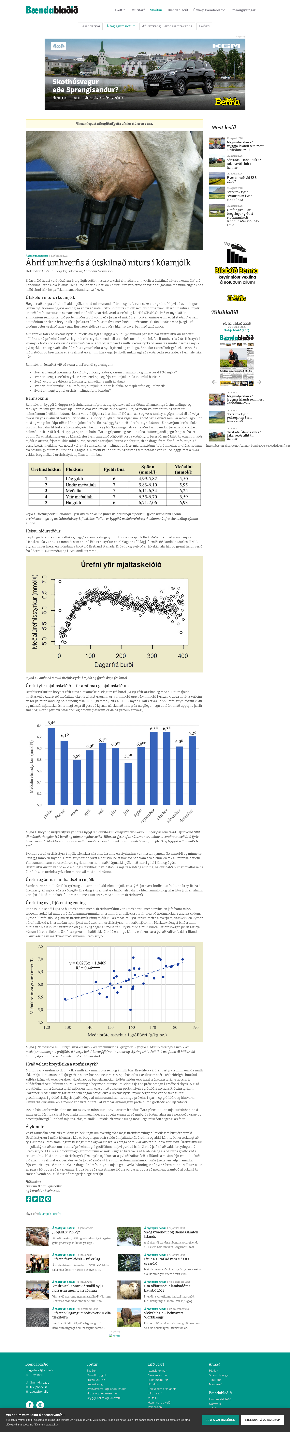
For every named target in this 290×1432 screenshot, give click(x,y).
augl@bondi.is (38, 1391)
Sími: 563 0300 (39, 1382)
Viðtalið (153, 1398)
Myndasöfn (216, 1384)
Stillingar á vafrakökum (262, 1420)
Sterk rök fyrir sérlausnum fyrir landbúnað (239, 196)
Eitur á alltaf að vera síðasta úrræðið (166, 1261)
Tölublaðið (224, 312)
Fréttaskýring (95, 1384)
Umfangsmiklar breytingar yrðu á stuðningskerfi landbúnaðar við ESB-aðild (243, 217)
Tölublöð (215, 1379)
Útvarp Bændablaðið (209, 10)
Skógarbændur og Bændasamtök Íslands (171, 1234)
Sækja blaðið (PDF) (236, 330)
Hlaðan (213, 1370)
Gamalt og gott (96, 1375)
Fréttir (120, 10)
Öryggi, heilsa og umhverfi (104, 1398)
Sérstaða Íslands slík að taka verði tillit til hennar (244, 164)
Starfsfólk (215, 1403)
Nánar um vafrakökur (46, 1424)
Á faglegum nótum (121, 26)
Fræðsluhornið (96, 1379)
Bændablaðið (178, 10)
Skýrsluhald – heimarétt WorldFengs (163, 1315)
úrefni (57, 1214)
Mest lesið (223, 127)
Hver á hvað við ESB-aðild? (242, 180)
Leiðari (204, 26)
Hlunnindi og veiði (159, 1402)
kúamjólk (45, 1214)
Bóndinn (153, 1384)
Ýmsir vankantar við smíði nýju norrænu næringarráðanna (77, 1288)
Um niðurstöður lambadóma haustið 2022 (167, 1288)
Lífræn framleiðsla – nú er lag (76, 1259)
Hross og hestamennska (102, 1393)
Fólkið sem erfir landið (162, 1388)
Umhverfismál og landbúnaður (106, 1388)
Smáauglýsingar (242, 10)
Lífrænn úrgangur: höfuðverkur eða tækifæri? (81, 1315)
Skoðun (156, 10)
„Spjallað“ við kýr (66, 1232)
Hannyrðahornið (158, 1379)
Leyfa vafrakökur (220, 1420)
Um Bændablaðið (220, 1399)
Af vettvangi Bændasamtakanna (167, 26)
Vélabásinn (155, 1407)
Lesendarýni (90, 26)
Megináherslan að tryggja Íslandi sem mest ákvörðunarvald (245, 146)
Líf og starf (154, 1393)
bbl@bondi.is (38, 1387)
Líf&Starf (137, 10)
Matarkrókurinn (157, 1375)
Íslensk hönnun (157, 1370)
